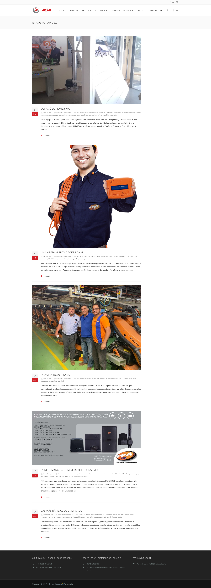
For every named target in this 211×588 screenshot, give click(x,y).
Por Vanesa (47, 112)
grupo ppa (130, 514)
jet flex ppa (57, 517)
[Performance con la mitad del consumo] (86, 438)
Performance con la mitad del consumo (69, 470)
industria (96, 378)
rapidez (99, 115)
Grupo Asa (36, 584)
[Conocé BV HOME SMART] (86, 70)
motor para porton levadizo (57, 115)
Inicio (62, 10)
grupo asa (110, 112)
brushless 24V (124, 474)
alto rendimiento (82, 112)
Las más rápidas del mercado (61, 510)
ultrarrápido (118, 517)
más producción (131, 256)
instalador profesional (129, 112)
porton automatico (80, 115)
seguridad (106, 115)
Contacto (152, 10)
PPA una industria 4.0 (55, 374)
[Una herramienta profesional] (86, 196)
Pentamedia (68, 584)
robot (48, 381)
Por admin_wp (48, 474)
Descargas (129, 10)
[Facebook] (170, 2)
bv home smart (93, 112)
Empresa (73, 10)
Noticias (104, 10)
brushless (115, 474)
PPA (49, 259)
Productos (88, 10)
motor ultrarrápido (74, 517)
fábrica (91, 378)
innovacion (117, 112)
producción (62, 259)
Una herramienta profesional (62, 252)
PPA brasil (54, 259)
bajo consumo (107, 474)
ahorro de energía (84, 474)
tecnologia (113, 115)
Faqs (140, 10)
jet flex (51, 517)
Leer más (47, 135)
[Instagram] (177, 2)
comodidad (102, 112)
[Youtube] (173, 2)
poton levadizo (91, 115)
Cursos (116, 10)
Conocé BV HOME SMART (57, 108)
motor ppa (70, 115)
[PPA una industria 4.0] (86, 327)
